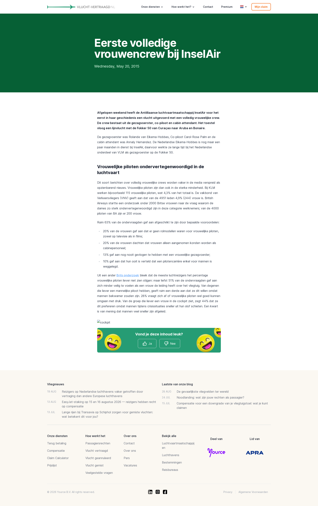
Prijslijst (52, 465)
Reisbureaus (170, 470)
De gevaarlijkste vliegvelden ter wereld (203, 391)
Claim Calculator (58, 458)
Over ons (130, 450)
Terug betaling (56, 443)
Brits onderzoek (127, 275)
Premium (227, 6)
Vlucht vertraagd (96, 450)
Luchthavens (170, 455)
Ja (150, 343)
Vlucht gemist (94, 465)
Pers (127, 458)
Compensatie (56, 450)
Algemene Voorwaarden (253, 491)
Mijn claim (261, 6)
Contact (208, 6)
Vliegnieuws (55, 384)
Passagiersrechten (97, 443)
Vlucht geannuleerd (98, 458)
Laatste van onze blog (177, 384)
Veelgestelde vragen (99, 473)
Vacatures (130, 465)
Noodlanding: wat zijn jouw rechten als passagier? (210, 397)
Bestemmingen (172, 462)
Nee (173, 343)
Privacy (227, 491)
